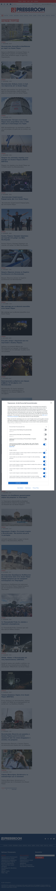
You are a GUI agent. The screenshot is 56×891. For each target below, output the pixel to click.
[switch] (45, 430)
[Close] (51, 403)
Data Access (28, 487)
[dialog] (28, 446)
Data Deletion (20, 487)
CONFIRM (18, 483)
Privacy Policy (36, 487)
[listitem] (28, 426)
